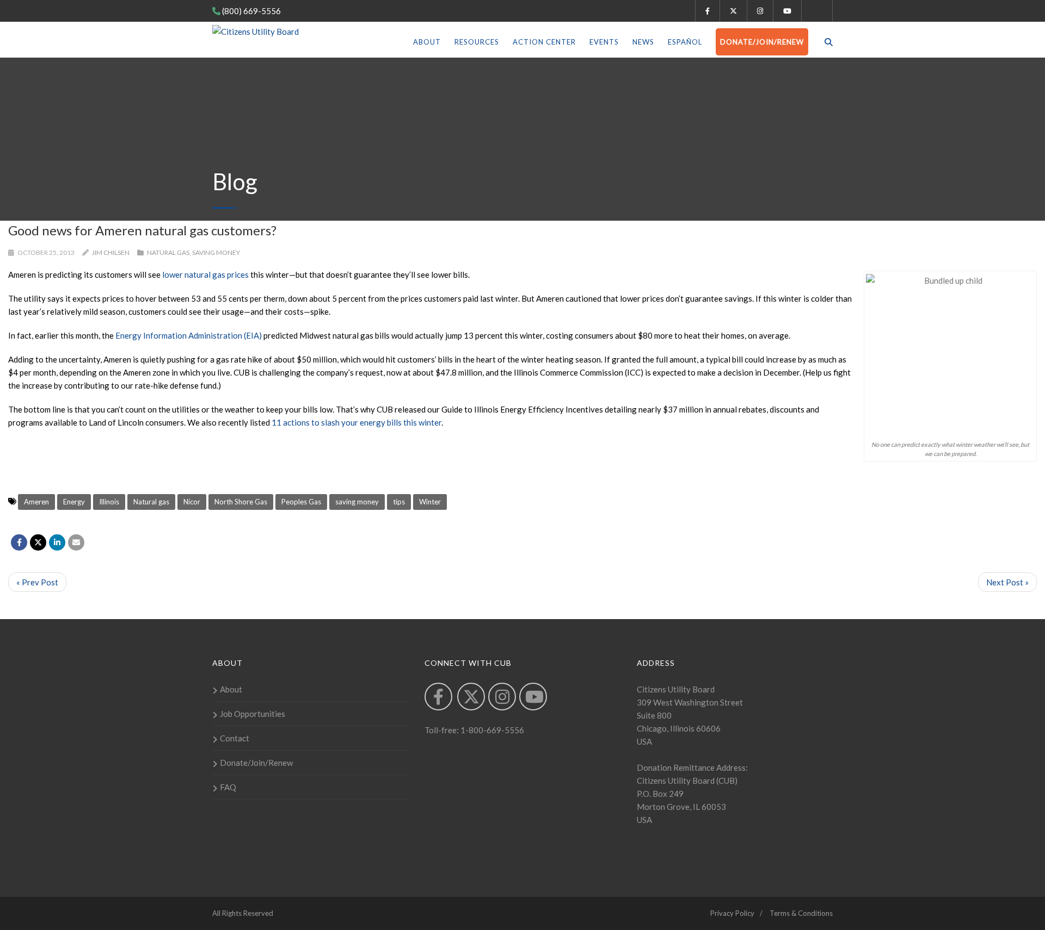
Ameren (36, 501)
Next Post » (1007, 582)
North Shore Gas (240, 501)
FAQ (228, 787)
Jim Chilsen (111, 252)
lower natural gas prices (205, 274)
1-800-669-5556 (491, 730)
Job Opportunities (252, 714)
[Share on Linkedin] (57, 542)
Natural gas (151, 501)
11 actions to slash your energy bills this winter (356, 422)
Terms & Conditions (801, 913)
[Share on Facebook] (19, 542)
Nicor (191, 501)
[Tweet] (38, 542)
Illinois (109, 501)
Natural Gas (168, 252)
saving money (357, 501)
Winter (430, 501)
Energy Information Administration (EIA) (188, 335)
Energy (74, 501)
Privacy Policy (732, 913)
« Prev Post (37, 582)
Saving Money (216, 252)
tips (399, 501)
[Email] (76, 542)
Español (685, 42)
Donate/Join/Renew (762, 42)
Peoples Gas (301, 501)
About (427, 42)
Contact (234, 738)
